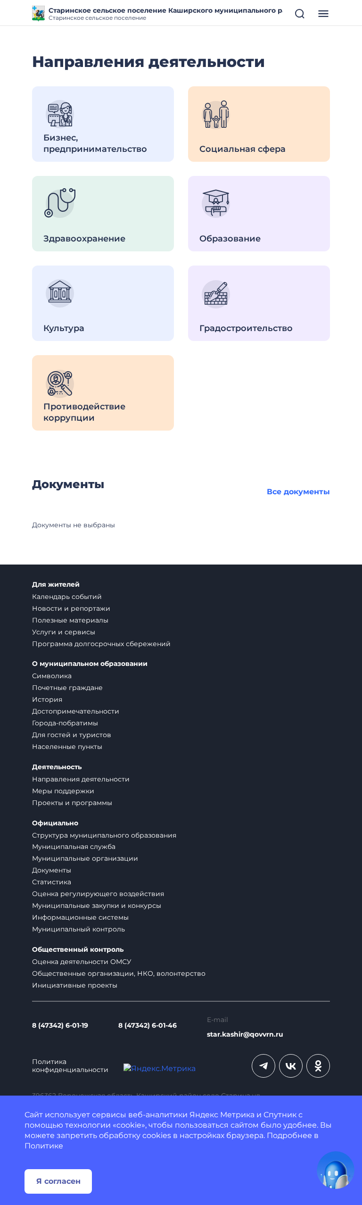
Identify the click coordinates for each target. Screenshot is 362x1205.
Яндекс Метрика (222, 1114)
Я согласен (58, 1181)
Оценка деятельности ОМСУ (82, 961)
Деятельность (57, 767)
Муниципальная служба (73, 846)
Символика (52, 676)
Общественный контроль (77, 950)
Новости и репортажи (71, 608)
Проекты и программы (72, 802)
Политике (44, 1145)
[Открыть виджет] (335, 1170)
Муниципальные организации (85, 858)
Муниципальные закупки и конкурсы (96, 905)
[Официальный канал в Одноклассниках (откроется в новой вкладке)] (318, 1066)
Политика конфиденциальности (70, 1066)
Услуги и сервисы (63, 632)
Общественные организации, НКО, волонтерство (119, 973)
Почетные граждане (67, 687)
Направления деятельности (81, 779)
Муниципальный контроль (78, 929)
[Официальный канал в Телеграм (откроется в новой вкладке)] (263, 1066)
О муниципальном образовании (90, 664)
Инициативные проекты (74, 985)
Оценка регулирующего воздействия (98, 893)
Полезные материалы (70, 620)
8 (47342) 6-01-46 (147, 1026)
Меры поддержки (63, 791)
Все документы (298, 491)
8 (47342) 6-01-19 (60, 1026)
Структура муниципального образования (104, 835)
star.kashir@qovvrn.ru (245, 1034)
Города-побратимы (65, 723)
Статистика (51, 882)
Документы (51, 870)
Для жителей (56, 585)
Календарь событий (67, 596)
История (47, 699)
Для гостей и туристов (71, 735)
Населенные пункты (67, 746)
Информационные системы (80, 917)
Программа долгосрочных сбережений (101, 644)
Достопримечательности (75, 711)
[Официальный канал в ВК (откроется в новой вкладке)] (291, 1066)
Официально (55, 823)
